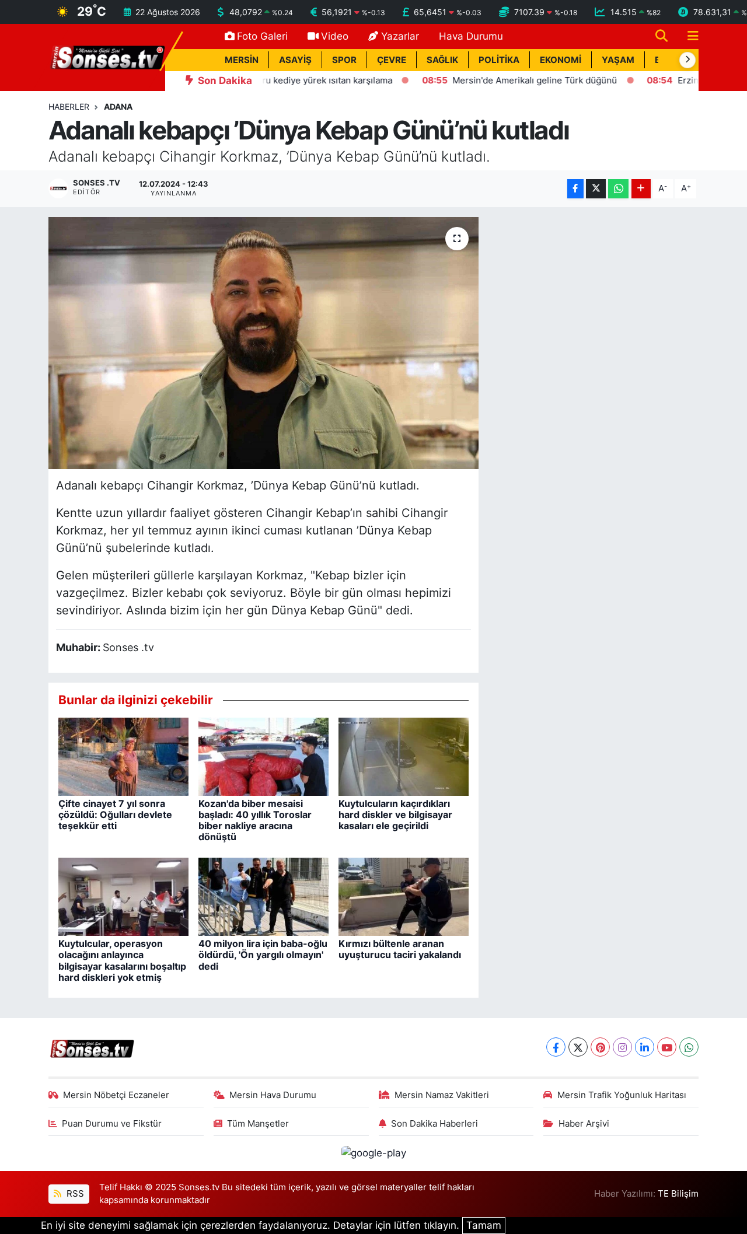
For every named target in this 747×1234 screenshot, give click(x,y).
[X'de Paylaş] (596, 188)
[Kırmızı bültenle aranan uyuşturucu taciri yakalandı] (403, 896)
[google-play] (373, 1153)
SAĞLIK (442, 60)
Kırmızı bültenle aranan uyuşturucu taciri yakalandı (399, 949)
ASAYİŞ (295, 60)
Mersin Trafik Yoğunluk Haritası (621, 1095)
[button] (687, 60)
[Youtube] (666, 1047)
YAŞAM (618, 60)
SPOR (344, 60)
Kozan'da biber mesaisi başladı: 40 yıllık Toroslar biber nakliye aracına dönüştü (255, 820)
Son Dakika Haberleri (434, 1123)
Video (334, 36)
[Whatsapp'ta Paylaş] (618, 188)
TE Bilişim (678, 1193)
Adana (118, 106)
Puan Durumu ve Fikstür (112, 1123)
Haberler (68, 106)
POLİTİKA (499, 60)
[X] (578, 1047)
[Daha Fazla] (641, 188)
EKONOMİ (560, 60)
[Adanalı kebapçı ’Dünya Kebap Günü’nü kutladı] (263, 343)
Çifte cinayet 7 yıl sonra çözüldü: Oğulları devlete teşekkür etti (115, 814)
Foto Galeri (262, 36)
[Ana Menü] (688, 36)
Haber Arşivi (583, 1123)
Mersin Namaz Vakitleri (442, 1095)
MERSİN (242, 60)
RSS (74, 1193)
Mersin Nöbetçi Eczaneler (116, 1095)
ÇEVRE (391, 60)
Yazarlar (400, 36)
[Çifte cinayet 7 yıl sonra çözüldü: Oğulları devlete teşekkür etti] (123, 755)
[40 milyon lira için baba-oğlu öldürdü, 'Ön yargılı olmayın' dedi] (263, 896)
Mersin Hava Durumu (272, 1095)
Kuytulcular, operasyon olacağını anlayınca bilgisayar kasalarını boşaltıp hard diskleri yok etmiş (122, 960)
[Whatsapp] (689, 1047)
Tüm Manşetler (258, 1123)
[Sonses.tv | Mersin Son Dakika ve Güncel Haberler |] (106, 56)
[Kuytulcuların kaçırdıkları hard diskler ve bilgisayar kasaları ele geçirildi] (403, 755)
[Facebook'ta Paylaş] (575, 188)
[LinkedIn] (644, 1047)
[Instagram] (622, 1047)
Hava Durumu (471, 36)
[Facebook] (556, 1047)
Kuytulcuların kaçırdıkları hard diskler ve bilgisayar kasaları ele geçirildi (395, 814)
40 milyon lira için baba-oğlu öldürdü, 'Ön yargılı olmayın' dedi (262, 954)
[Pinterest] (600, 1047)
